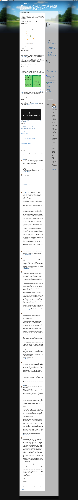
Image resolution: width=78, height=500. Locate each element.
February (49, 42)
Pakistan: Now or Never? (50, 88)
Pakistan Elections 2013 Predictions (26, 141)
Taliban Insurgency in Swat (24, 133)
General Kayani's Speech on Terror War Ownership (27, 136)
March (49, 41)
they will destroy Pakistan (29, 104)
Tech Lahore (49, 91)
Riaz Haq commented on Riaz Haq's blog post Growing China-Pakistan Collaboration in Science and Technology (51, 85)
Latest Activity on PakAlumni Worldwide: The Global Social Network (51, 83)
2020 (48, 24)
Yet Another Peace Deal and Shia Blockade (26, 131)
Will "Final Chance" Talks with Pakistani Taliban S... (51, 52)
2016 (48, 28)
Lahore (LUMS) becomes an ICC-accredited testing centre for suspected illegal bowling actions (51, 77)
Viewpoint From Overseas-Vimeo (25, 145)
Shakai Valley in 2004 (24, 56)
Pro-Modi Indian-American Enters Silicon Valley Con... (52, 55)
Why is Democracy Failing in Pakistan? (26, 143)
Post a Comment (24, 489)
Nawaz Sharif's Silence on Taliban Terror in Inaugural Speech (29, 126)
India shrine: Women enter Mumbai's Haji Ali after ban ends (51, 71)
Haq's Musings (24, 4)
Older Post (42, 493)
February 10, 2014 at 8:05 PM (27, 179)
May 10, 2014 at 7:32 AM (26, 434)
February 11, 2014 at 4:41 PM (26, 184)
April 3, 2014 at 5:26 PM (26, 358)
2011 (48, 62)
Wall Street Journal (27, 192)
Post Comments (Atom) (27, 494)
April (48, 40)
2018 (48, 26)
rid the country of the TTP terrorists (33, 103)
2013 (48, 60)
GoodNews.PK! (49, 75)
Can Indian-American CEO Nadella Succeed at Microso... (52, 57)
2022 (48, 22)
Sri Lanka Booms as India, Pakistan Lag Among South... (52, 47)
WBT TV (22, 121)
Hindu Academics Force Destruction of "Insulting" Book (52, 49)
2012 (48, 61)
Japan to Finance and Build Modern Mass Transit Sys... (52, 50)
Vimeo (25, 121)
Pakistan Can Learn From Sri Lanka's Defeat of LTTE (28, 128)
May (48, 39)
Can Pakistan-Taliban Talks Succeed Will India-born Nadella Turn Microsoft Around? (32, 120)
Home (33, 493)
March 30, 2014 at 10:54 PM (26, 309)
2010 (48, 63)
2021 (48, 23)
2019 (48, 25)
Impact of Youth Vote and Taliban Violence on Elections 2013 (29, 138)
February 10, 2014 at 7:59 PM (27, 171)
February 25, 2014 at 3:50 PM (27, 268)
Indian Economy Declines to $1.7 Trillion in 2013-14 (52, 54)
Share (47, 12)
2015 (48, 29)
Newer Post (23, 493)
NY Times (26, 386)
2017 (48, 27)
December (49, 31)
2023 (48, 21)
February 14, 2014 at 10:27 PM (27, 254)
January (49, 59)
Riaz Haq (24, 159)
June (48, 38)
